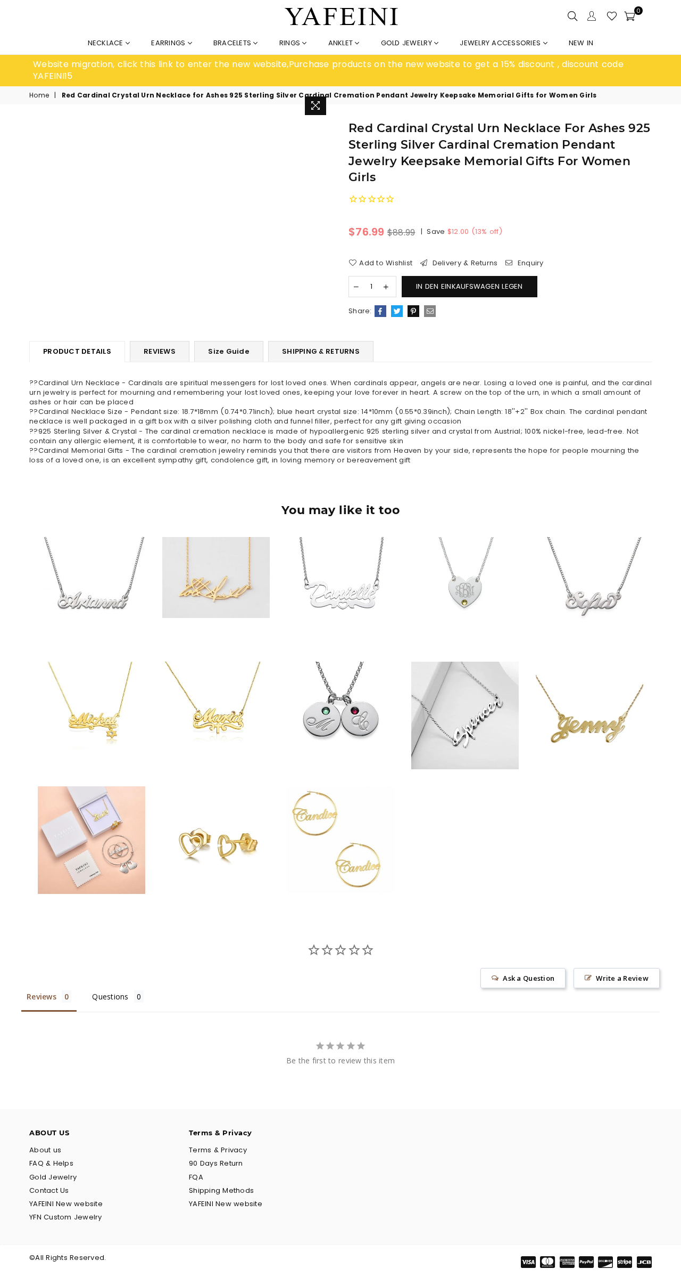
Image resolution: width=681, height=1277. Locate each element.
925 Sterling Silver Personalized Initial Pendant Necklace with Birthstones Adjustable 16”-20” (340, 694)
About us (45, 1150)
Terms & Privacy (218, 1150)
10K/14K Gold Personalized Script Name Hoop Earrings (340, 819)
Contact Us (49, 1190)
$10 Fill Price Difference (92, 820)
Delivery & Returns (463, 263)
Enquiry (529, 263)
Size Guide (229, 351)
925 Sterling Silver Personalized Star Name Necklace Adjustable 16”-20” (91, 695)
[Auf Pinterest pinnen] (413, 311)
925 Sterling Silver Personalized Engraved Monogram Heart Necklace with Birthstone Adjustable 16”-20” (464, 570)
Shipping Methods (221, 1190)
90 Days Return (216, 1163)
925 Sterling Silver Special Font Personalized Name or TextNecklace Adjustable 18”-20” (465, 695)
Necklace (107, 43)
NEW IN (581, 43)
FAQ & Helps (51, 1163)
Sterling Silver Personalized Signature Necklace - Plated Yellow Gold (215, 556)
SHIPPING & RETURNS (321, 351)
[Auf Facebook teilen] (380, 311)
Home (39, 95)
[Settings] (591, 16)
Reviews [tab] (41, 996)
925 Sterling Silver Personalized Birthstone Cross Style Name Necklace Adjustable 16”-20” (216, 694)
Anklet (341, 43)
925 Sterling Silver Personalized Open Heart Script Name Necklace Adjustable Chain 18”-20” (341, 570)
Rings (291, 43)
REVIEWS (160, 351)
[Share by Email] (430, 311)
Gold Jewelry (407, 43)
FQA (196, 1177)
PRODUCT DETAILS (77, 351)
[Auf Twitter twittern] (397, 311)
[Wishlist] (611, 16)
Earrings (169, 43)
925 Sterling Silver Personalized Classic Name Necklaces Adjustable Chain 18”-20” (589, 695)
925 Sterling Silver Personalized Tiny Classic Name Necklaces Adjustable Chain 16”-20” (92, 570)
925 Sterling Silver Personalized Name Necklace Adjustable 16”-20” (589, 570)
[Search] (572, 16)
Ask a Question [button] (528, 978)
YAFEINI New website (66, 1204)
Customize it (103, 635)
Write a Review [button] (622, 978)
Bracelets (233, 43)
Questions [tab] (110, 996)
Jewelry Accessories (501, 43)
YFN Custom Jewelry (65, 1217)
